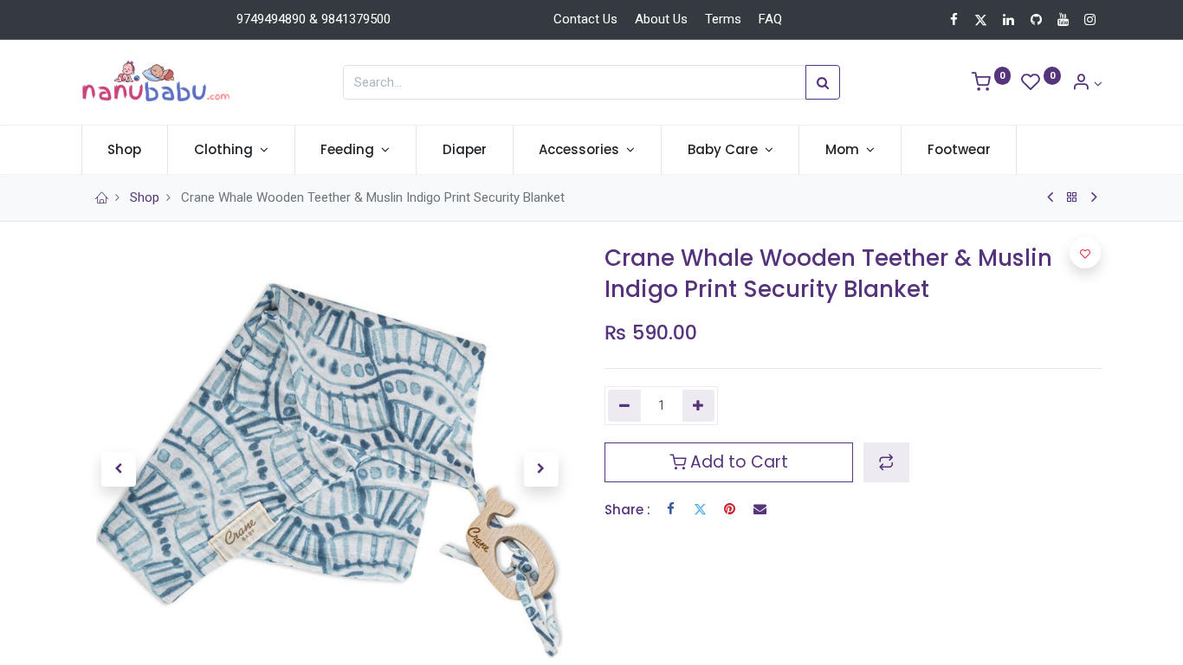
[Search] (822, 82)
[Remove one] (624, 406)
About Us (661, 19)
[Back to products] (1072, 197)
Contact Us (585, 19)
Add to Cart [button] (737, 462)
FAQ (770, 19)
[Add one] (698, 406)
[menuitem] (125, 149)
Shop (144, 197)
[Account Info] (1086, 84)
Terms (723, 19)
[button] (118, 469)
